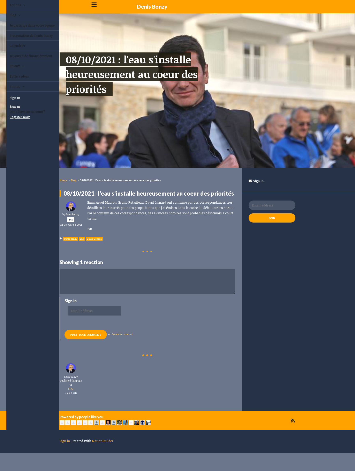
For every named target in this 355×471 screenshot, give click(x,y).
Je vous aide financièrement (26, 56)
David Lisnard (94, 238)
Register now (15, 117)
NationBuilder (102, 441)
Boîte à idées (14, 76)
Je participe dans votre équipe (27, 25)
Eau (82, 238)
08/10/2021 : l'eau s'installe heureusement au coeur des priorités (132, 74)
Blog (8, 15)
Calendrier (13, 45)
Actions (11, 5)
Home (63, 180)
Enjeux (10, 66)
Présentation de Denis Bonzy (26, 35)
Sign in (10, 106)
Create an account (122, 334)
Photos (10, 86)
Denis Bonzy (152, 6)
